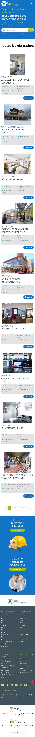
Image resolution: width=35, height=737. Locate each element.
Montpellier (5, 646)
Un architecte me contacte (6, 662)
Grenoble (4, 644)
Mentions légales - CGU (25, 667)
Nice (2, 630)
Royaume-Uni (24, 639)
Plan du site (23, 664)
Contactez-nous (25, 659)
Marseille (4, 623)
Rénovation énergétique (5, 671)
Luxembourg (24, 635)
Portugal (22, 637)
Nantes (3, 632)
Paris (2, 618)
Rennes (3, 637)
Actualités (23, 661)
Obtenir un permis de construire (8, 667)
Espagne (22, 625)
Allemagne (23, 618)
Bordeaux (4, 628)
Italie (21, 632)
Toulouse (4, 625)
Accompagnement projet (7, 676)
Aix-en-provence (6, 642)
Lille (2, 639)
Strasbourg (4, 635)
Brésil (21, 623)
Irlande (22, 630)
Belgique (22, 620)
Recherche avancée (27, 34)
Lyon (2, 620)
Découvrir (28, 98)
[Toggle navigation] (31, 3)
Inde (21, 628)
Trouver (17, 530)
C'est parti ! (17, 569)
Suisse (22, 642)
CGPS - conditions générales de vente (26, 671)
